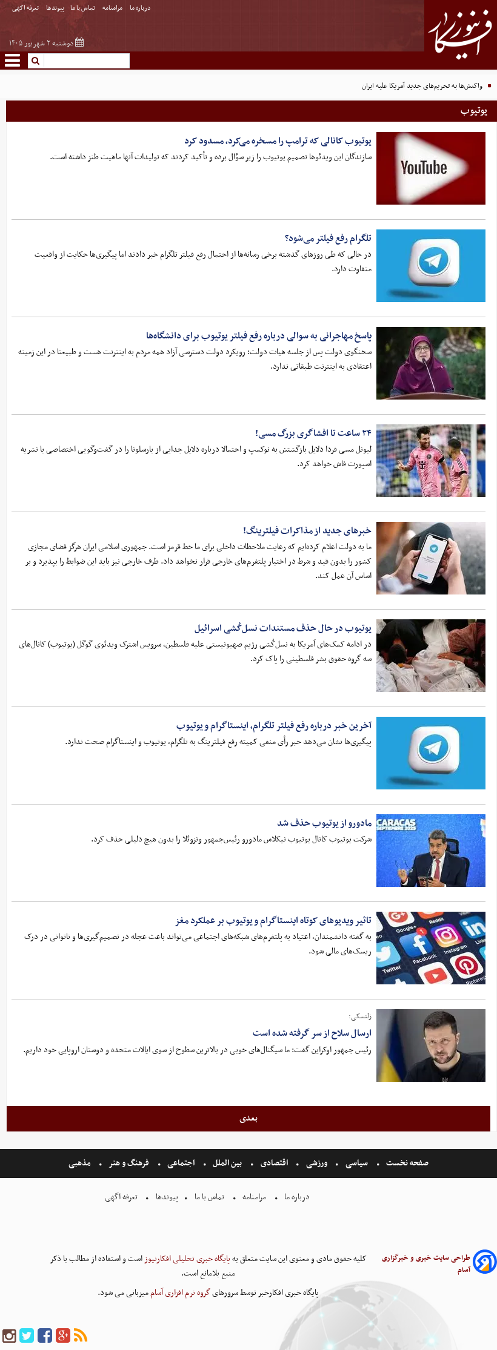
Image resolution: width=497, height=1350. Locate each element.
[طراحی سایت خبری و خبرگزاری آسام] (485, 1264)
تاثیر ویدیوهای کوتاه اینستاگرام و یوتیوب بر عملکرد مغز (273, 921)
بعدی (248, 1118)
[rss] (80, 1336)
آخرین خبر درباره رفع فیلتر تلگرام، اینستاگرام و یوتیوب (274, 726)
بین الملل (227, 1163)
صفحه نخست (406, 1163)
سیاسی (357, 1163)
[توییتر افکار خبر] (26, 1336)
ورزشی (316, 1163)
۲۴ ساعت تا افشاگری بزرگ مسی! (313, 433)
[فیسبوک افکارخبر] (45, 1336)
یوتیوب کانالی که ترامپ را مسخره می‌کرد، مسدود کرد (278, 141)
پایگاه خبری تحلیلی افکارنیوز (186, 1259)
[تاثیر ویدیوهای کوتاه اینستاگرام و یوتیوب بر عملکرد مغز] (430, 948)
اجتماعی (180, 1163)
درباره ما (141, 8)
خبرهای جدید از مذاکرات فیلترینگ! (307, 531)
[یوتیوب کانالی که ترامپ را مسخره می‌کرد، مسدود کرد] (430, 168)
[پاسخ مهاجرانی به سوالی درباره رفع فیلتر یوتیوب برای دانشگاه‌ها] (430, 363)
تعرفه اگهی (26, 8)
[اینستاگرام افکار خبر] (9, 1336)
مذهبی (80, 1163)
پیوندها (55, 8)
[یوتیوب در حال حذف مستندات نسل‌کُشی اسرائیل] (430, 655)
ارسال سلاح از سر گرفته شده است (312, 1033)
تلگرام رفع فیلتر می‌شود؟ (328, 238)
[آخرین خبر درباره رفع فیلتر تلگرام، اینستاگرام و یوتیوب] (430, 753)
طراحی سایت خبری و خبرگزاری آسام (426, 1264)
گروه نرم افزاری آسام (179, 1293)
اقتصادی (274, 1163)
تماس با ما (83, 8)
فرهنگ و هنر (129, 1163)
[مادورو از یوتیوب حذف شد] (430, 850)
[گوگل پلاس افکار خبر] (63, 1336)
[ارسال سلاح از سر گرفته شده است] (430, 1045)
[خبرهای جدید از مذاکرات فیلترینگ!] (430, 558)
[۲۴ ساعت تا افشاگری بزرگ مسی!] (430, 460)
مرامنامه (113, 8)
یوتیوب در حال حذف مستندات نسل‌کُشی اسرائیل (283, 628)
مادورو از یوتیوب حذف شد (324, 823)
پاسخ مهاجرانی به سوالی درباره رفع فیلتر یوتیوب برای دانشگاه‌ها (259, 336)
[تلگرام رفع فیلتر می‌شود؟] (430, 265)
